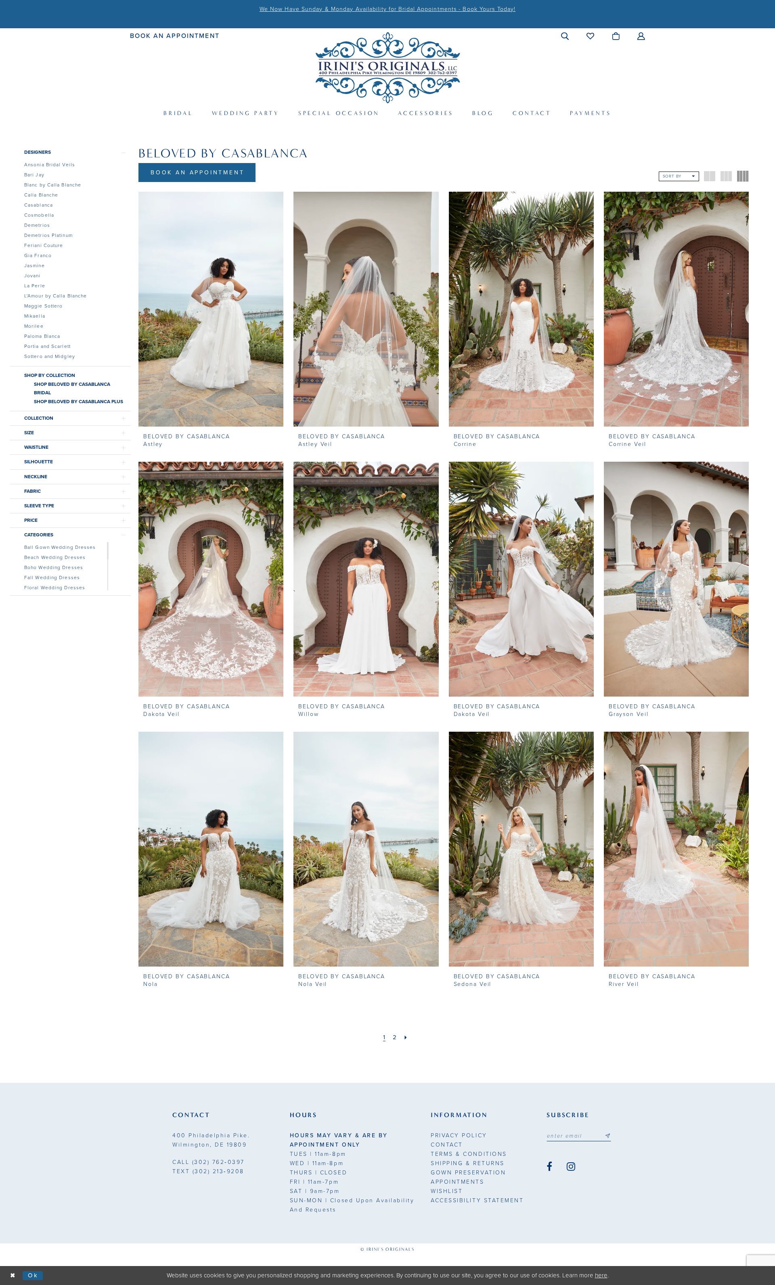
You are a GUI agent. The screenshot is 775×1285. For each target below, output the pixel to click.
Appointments (457, 1181)
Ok (33, 1275)
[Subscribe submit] (607, 1136)
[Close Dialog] (13, 1275)
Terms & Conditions (469, 1154)
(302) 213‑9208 (208, 1171)
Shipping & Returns (467, 1163)
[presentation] (210, 309)
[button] (565, 36)
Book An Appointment (198, 172)
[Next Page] (406, 1037)
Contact (447, 1144)
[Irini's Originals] (387, 67)
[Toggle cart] (616, 36)
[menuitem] (175, 35)
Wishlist (447, 1191)
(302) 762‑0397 (208, 1162)
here (601, 1275)
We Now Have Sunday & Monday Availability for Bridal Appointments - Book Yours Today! (387, 9)
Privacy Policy (459, 1135)
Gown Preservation (468, 1172)
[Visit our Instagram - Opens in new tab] (571, 1166)
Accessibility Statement (477, 1200)
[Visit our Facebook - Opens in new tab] (549, 1166)
